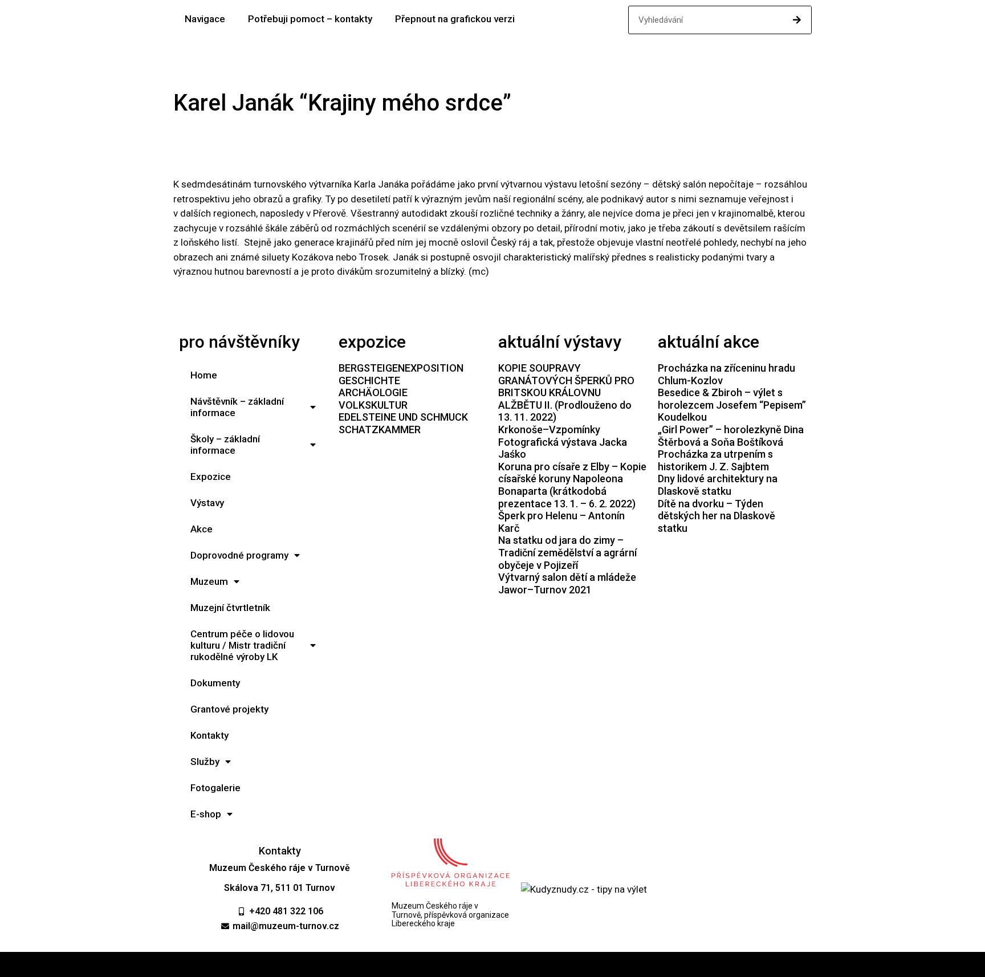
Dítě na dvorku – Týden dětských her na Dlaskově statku (716, 516)
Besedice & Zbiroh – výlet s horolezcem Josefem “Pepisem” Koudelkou (732, 404)
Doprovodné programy (239, 555)
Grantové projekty (229, 709)
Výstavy (207, 502)
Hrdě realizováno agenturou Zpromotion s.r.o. (493, 964)
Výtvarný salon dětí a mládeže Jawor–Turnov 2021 (567, 583)
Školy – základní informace (225, 444)
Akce (201, 529)
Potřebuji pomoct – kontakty (310, 19)
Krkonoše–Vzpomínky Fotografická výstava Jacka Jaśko (562, 442)
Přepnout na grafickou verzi (455, 19)
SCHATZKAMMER (380, 429)
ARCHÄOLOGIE (373, 392)
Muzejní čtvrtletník (230, 607)
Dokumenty (215, 683)
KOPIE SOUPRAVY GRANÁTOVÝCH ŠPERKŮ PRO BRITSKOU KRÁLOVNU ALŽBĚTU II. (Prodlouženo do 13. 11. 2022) (566, 392)
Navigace (205, 19)
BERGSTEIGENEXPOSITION (401, 368)
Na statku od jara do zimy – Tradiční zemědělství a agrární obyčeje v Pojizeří (567, 552)
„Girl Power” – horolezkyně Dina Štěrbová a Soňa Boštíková (731, 436)
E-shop (205, 814)
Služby (204, 761)
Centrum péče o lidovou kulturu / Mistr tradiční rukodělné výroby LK (242, 645)
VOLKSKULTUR (373, 405)
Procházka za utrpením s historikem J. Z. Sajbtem (715, 460)
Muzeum (209, 581)
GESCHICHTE (369, 380)
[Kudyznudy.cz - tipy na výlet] (584, 889)
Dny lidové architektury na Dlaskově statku (718, 485)
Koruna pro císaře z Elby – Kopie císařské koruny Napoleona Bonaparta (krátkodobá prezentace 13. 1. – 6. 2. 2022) (572, 485)
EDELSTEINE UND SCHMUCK (403, 417)
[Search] (797, 20)
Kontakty (209, 735)
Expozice (210, 476)
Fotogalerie (215, 787)
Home (203, 375)
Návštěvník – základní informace (237, 407)
